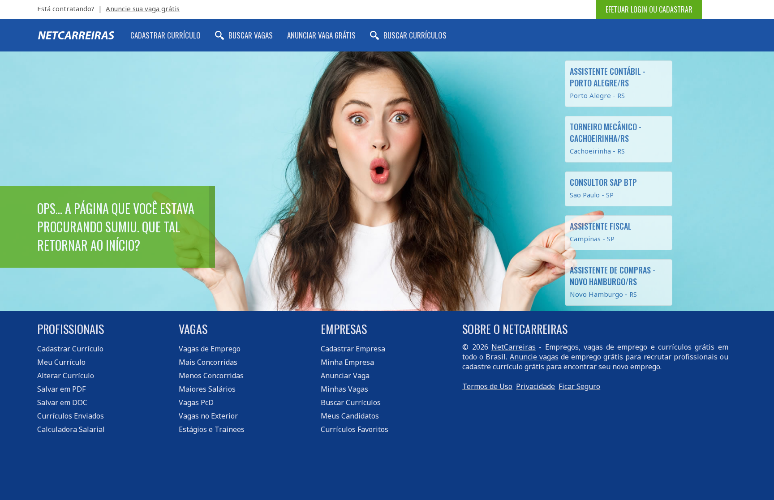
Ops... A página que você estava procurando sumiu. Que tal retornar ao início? (115, 226)
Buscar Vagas (250, 35)
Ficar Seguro (579, 386)
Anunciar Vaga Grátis (321, 35)
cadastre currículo (492, 367)
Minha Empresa (347, 362)
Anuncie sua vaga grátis (143, 8)
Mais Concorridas (208, 362)
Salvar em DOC (62, 402)
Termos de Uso (487, 386)
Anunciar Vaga (345, 375)
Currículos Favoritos (354, 429)
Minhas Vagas (344, 389)
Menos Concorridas (211, 375)
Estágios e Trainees (212, 429)
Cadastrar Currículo (165, 35)
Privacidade (535, 386)
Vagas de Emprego (210, 349)
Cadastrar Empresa (353, 349)
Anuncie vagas (534, 357)
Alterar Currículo (65, 375)
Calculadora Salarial (71, 429)
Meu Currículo (61, 362)
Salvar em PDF (61, 389)
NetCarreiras (513, 347)
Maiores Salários (207, 389)
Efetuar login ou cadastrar (649, 9)
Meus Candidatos (350, 416)
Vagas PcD (196, 402)
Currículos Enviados (70, 416)
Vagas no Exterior (208, 416)
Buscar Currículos (415, 35)
